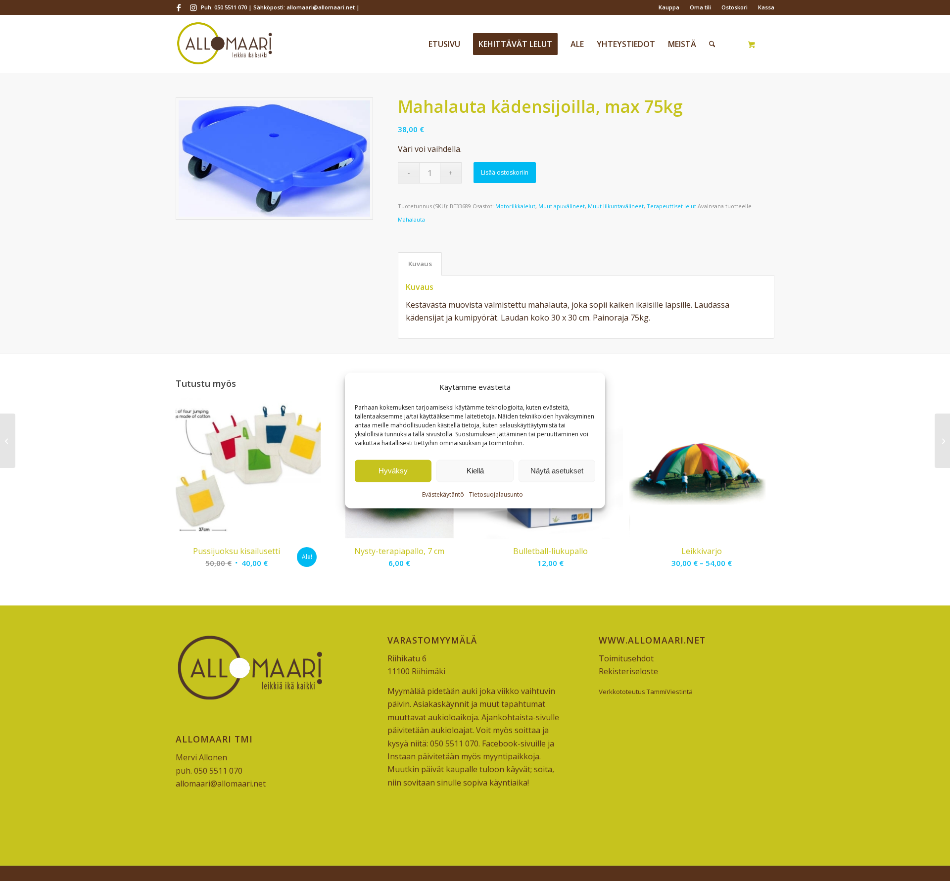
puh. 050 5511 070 (209, 770)
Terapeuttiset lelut (671, 206)
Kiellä (475, 470)
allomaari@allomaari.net (221, 783)
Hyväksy (393, 470)
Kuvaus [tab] (420, 263)
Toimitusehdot (626, 658)
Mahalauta (411, 219)
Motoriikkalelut (515, 206)
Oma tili (700, 7)
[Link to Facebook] (178, 7)
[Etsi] (712, 44)
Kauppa (669, 7)
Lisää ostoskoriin (504, 172)
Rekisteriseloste (628, 671)
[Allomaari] (224, 44)
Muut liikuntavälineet (616, 206)
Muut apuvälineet (561, 206)
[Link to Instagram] (193, 7)
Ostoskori (734, 7)
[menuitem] (669, 7)
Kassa (766, 7)
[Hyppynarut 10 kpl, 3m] (942, 441)
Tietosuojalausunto (496, 494)
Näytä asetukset (556, 470)
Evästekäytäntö (443, 494)
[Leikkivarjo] (7, 441)
